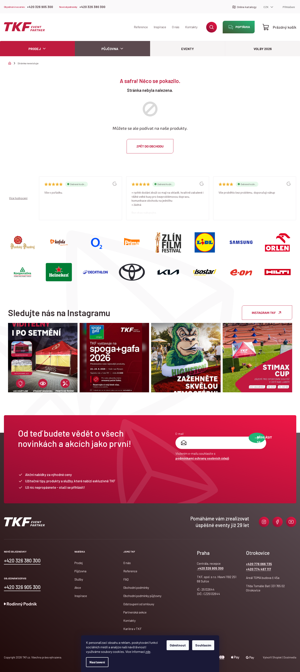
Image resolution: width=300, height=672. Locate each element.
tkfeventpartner (264, 522)
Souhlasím (203, 645)
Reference (141, 27)
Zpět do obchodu (150, 146)
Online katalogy (246, 7)
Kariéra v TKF (132, 629)
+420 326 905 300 (40, 7)
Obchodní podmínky (136, 587)
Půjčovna (80, 571)
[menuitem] (112, 48)
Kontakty (191, 27)
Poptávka (242, 27)
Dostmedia (289, 657)
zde (147, 651)
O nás (175, 27)
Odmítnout (178, 645)
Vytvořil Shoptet (272, 657)
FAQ (126, 579)
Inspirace (160, 27)
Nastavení (97, 662)
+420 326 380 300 (92, 7)
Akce (77, 587)
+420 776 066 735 (259, 564)
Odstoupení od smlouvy (138, 604)
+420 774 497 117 (258, 569)
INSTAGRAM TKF (264, 312)
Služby (78, 579)
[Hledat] (211, 27)
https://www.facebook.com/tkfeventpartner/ (277, 522)
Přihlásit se (261, 439)
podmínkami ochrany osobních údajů (202, 458)
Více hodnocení (18, 198)
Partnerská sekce (135, 612)
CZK (266, 7)
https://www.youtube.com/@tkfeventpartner (291, 522)
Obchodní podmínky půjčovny (142, 596)
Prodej (78, 563)
